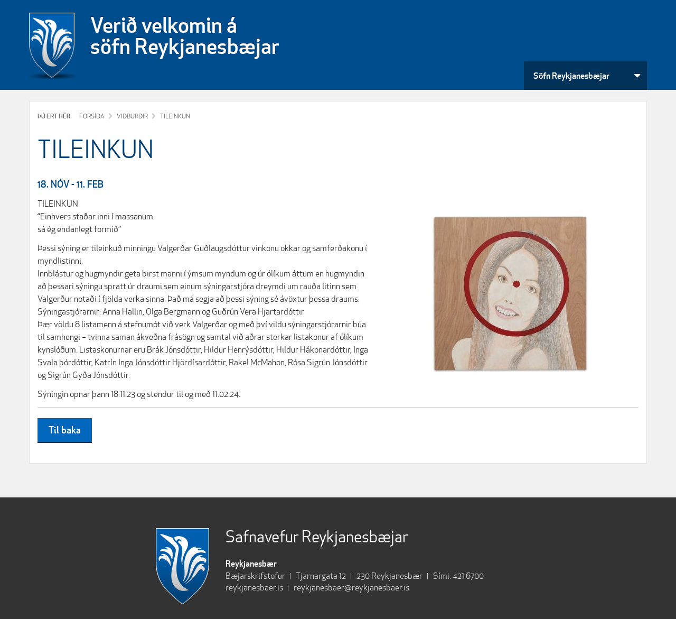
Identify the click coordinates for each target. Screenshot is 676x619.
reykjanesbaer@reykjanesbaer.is (351, 587)
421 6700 (468, 575)
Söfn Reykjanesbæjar (571, 75)
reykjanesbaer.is (254, 587)
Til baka (65, 429)
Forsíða (92, 116)
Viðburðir (132, 116)
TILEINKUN (175, 116)
